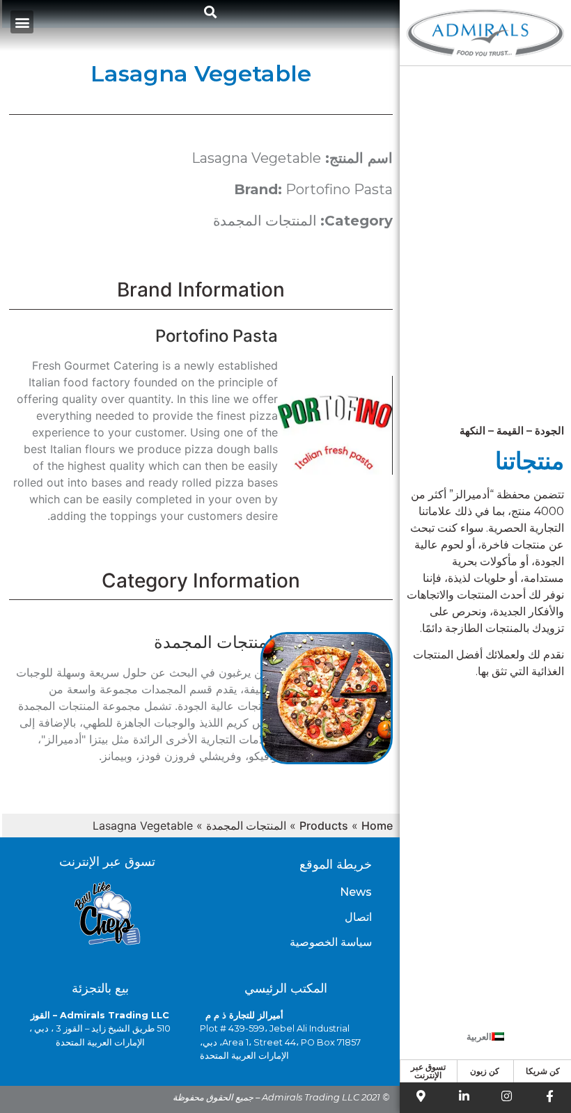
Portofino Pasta (339, 189)
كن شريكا (543, 1071)
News (356, 892)
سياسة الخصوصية (331, 942)
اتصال (358, 917)
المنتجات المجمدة (265, 220)
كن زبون (484, 1071)
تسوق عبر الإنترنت (428, 1070)
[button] (210, 11)
